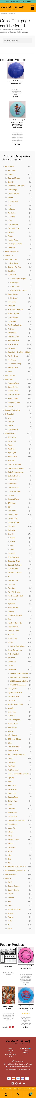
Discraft (10, 534)
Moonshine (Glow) (14, 909)
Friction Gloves (13, 607)
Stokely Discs (13, 801)
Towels (10, 236)
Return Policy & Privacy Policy (9, 1088)
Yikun (10, 855)
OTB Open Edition (14, 739)
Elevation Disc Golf (14, 572)
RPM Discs (12, 785)
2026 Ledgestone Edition (19, 681)
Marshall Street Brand (15, 704)
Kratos (12, 542)
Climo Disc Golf (13, 487)
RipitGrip (11, 778)
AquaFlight (12, 453)
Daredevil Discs (13, 499)
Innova (10, 642)
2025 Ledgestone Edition (19, 677)
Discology (11, 530)
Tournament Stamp (14, 363)
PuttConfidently (13, 770)
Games (10, 197)
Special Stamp (13, 344)
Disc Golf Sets (13, 391)
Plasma (10, 917)
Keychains (11, 213)
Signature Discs (13, 340)
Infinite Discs (12, 638)
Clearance (9, 255)
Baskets (11, 182)
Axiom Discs (12, 456)
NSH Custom (12, 735)
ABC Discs (12, 437)
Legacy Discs (12, 689)
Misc (9, 418)
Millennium (12, 712)
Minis (10, 220)
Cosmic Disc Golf (14, 491)
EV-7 (9, 576)
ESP (9, 901)
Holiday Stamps (13, 313)
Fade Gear (11, 584)
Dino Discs (12, 511)
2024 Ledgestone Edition (19, 673)
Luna (12, 545)
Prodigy (10, 758)
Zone (12, 549)
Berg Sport (11, 460)
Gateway (11, 611)
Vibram (10, 832)
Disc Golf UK (12, 518)
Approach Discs (13, 383)
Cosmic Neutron (13, 890)
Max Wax (11, 708)
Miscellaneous (13, 224)
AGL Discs (11, 449)
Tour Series (12, 360)
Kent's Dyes (14, 282)
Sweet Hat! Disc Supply (18, 290)
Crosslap (11, 495)
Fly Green (11, 603)
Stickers (11, 232)
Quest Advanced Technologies (19, 774)
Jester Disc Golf (13, 654)
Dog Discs (11, 271)
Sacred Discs (12, 789)
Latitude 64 (12, 661)
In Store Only (9, 414)
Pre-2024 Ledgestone (18, 685)
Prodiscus (11, 762)
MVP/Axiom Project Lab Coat (15, 870)
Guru (9, 619)
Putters (10, 406)
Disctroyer (11, 553)
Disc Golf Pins (13, 514)
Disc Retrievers (13, 193)
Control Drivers (13, 387)
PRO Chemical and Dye (16, 754)
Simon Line (12, 793)
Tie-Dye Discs (13, 356)
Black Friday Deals (12, 251)
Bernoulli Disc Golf (14, 464)
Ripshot (10, 781)
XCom (10, 851)
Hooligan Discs (13, 631)
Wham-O (11, 843)
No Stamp (14, 298)
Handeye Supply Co (15, 623)
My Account (6, 1094)
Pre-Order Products (15, 325)
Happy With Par (13, 627)
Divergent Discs (13, 557)
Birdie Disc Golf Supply (16, 468)
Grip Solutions (13, 201)
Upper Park (12, 828)
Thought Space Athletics (16, 820)
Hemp (10, 905)
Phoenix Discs (13, 750)
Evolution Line (13, 580)
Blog (10, 1052)
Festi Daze (12, 588)
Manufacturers (10, 433)
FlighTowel (12, 599)
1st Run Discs (13, 263)
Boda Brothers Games (16, 472)
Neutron (11, 913)
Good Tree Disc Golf (15, 615)
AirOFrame (12, 170)
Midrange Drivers (14, 402)
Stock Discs (12, 348)
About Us (10, 1050)
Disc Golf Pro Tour (14, 267)
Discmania (11, 526)
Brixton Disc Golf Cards (16, 186)
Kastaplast (11, 658)
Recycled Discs (13, 336)
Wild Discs (11, 847)
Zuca (9, 863)
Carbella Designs (14, 476)
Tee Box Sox (12, 816)
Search (18, 1094)
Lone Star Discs (13, 696)
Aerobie (10, 445)
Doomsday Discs (14, 561)
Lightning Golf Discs (15, 692)
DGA (9, 507)
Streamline (12, 808)
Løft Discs (11, 700)
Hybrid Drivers (13, 398)
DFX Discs (12, 503)
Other (10, 743)
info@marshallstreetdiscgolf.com (19, 1067)
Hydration (11, 209)
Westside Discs (13, 839)
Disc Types (9, 379)
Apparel (10, 174)
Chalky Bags (12, 189)
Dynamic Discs (13, 569)
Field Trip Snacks (14, 592)
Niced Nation (12, 727)
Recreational (12, 333)
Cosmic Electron (14, 886)
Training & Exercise (15, 244)
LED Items (11, 216)
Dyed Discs (12, 275)
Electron (11, 897)
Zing (9, 859)
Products (25, 1050)
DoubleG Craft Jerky (15, 565)
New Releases (10, 874)
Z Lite (10, 928)
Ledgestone (12, 669)
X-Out (10, 371)
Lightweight (12, 321)
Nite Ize (10, 731)
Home (5, 14)
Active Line (12, 441)
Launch (10, 665)
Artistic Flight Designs (18, 278)
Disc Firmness (10, 375)
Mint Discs (11, 716)
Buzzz (12, 538)
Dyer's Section (13, 294)
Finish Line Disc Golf (15, 596)
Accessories (9, 166)
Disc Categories (11, 259)
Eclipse (10, 894)
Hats (9, 205)
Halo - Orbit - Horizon (15, 309)
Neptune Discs (13, 723)
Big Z (10, 882)
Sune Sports (12, 812)
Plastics (8, 878)
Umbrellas (11, 248)
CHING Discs (12, 480)
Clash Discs (12, 483)
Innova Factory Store (17, 646)
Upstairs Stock (13, 429)
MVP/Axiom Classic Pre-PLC (15, 867)
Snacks (10, 425)
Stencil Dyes (14, 286)
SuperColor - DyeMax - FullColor (19, 352)
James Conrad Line (15, 650)
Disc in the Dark (13, 522)
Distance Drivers (14, 395)
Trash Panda (12, 824)
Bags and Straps (14, 178)
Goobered (11, 306)
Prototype (11, 329)
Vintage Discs (13, 367)
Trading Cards (13, 240)
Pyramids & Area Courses (10, 1055)
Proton (10, 921)
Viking (10, 835)
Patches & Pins (13, 228)
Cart (28, 1092)
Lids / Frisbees (13, 317)
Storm (10, 805)
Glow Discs (12, 302)
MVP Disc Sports (14, 719)
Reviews (25, 1052)
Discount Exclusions (12, 410)
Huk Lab (11, 634)
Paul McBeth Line (14, 747)
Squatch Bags (13, 797)
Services (11, 422)
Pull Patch (11, 766)
